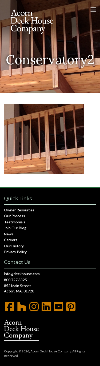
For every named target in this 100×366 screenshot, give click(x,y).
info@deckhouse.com (22, 273)
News (9, 234)
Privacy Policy (15, 252)
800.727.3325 (15, 279)
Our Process (14, 216)
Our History (14, 246)
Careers (10, 240)
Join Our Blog (15, 228)
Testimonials (14, 222)
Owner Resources (19, 210)
